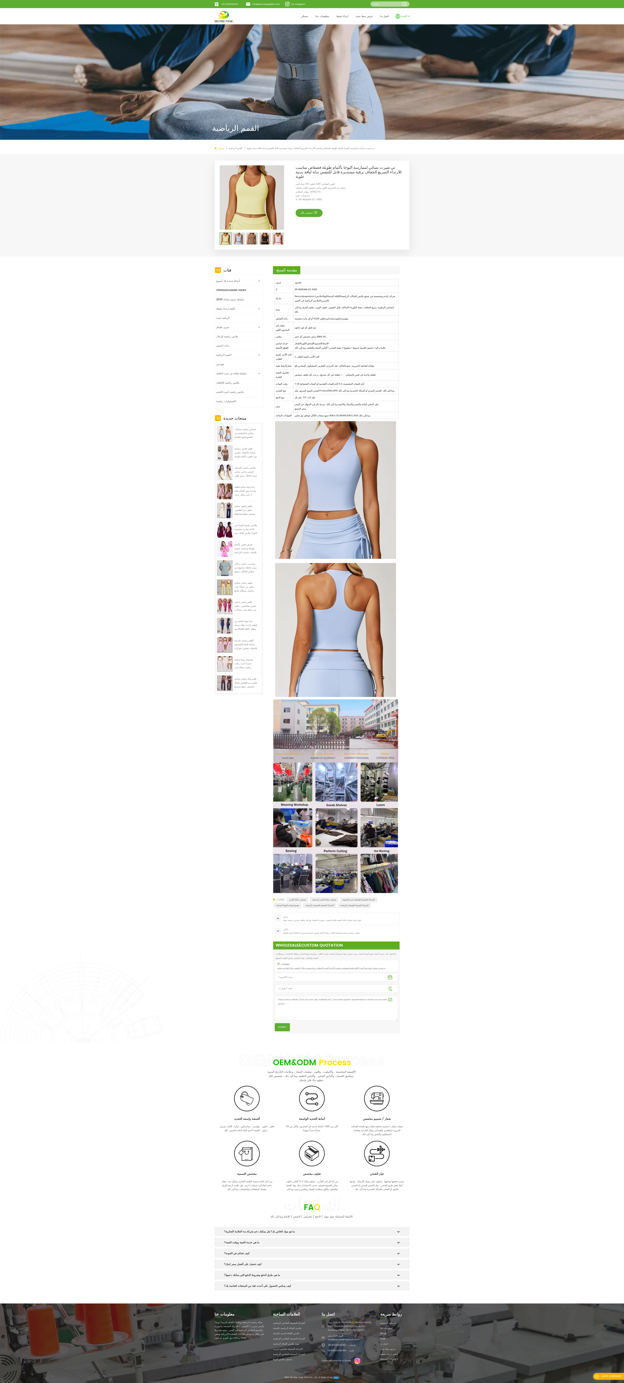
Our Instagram (298, 4)
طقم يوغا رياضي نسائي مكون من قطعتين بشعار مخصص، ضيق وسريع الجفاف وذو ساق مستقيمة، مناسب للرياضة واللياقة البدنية (245, 683)
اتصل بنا (384, 16)
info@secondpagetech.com (266, 4)
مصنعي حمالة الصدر (297, 899)
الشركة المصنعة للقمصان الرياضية (320, 905)
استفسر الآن (306, 213)
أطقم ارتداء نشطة (225, 309)
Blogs (383, 1333)
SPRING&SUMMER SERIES (231, 290)
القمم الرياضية (235, 148)
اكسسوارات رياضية (226, 401)
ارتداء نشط (342, 16)
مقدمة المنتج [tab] (286, 270)
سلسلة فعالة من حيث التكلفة (231, 374)
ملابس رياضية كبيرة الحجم (230, 392)
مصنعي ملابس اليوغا (282, 1359)
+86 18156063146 (229, 4)
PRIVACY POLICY (389, 1359)
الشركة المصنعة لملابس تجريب (288, 1349)
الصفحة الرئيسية (388, 1323)
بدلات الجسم (223, 346)
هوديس (220, 364)
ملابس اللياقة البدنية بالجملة (286, 1333)
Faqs (382, 1338)
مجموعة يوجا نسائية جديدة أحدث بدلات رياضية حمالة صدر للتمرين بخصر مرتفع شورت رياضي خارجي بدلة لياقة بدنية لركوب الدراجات (244, 664)
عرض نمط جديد (364, 16)
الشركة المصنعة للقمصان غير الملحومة (359, 899)
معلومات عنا (322, 16)
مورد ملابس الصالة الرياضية (286, 1344)
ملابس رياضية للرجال (227, 337)
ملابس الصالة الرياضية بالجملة (287, 1328)
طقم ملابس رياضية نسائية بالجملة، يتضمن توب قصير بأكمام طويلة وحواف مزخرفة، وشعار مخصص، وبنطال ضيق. (245, 453)
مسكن (304, 16)
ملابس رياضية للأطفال (227, 383)
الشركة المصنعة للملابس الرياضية (289, 1323)
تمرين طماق (222, 327)
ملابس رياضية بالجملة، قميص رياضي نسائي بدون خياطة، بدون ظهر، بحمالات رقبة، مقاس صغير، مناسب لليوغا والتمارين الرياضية (245, 472)
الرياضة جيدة (223, 318)
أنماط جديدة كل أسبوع (228, 281)
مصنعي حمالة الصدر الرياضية (324, 899)
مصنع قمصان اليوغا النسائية (287, 905)
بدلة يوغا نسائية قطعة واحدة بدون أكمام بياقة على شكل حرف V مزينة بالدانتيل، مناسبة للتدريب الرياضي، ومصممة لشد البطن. (245, 491)
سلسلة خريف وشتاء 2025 (230, 300)
